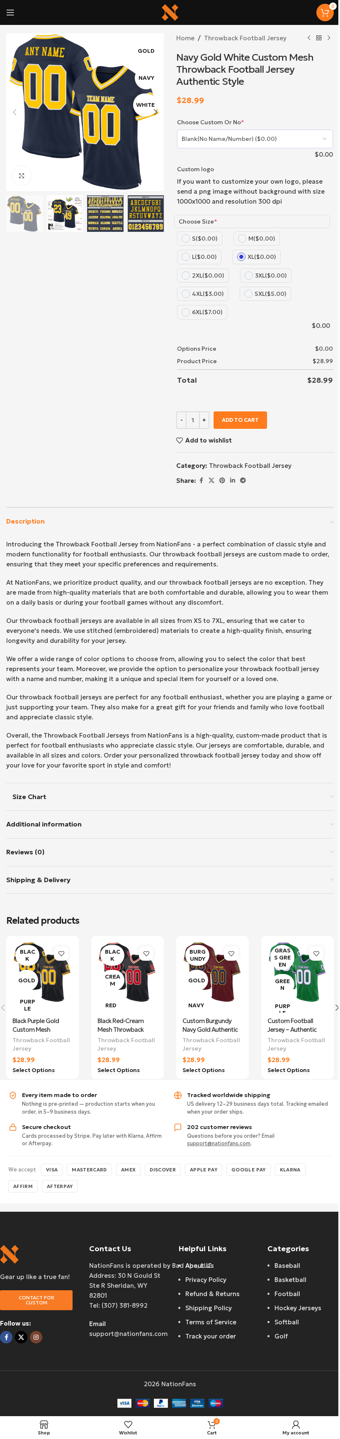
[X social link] (211, 480)
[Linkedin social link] (233, 480)
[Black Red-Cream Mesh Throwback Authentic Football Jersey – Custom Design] (127, 977)
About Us (199, 1265)
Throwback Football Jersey (245, 38)
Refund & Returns (212, 1294)
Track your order (210, 1336)
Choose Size (198, 221)
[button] (14, 112)
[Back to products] (319, 38)
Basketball (290, 1280)
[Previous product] (309, 38)
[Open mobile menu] (10, 12)
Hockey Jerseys (297, 1308)
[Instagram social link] (36, 1337)
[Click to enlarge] (21, 175)
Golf (281, 1336)
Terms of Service (210, 1322)
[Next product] (329, 38)
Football (287, 1294)
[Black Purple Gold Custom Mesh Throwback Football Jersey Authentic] (42, 977)
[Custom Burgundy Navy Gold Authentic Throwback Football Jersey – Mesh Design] (212, 977)
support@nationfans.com (218, 1143)
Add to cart (240, 419)
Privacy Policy (205, 1280)
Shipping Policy (208, 1308)
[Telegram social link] (243, 480)
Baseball (287, 1265)
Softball (286, 1322)
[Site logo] (170, 12)
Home (185, 38)
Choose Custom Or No (210, 122)
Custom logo (195, 169)
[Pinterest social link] (222, 480)
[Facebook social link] (201, 480)
